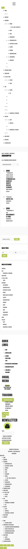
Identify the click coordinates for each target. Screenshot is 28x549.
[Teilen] (8, 545)
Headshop (4, 282)
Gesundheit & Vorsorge (14, 113)
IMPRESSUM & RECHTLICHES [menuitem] (8, 524)
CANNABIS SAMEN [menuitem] (6, 488)
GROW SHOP (7, 73)
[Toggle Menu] (3, 8)
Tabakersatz (5, 312)
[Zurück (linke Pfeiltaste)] (1, 548)
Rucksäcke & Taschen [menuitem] (9, 513)
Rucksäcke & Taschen (14, 129)
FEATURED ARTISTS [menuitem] (8, 522)
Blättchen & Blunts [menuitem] (9, 465)
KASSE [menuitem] (6, 537)
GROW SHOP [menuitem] (5, 490)
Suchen (16, 239)
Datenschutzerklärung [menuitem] (9, 531)
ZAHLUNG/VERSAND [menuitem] (6, 541)
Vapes (11, 83)
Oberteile (11, 123)
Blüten (11, 80)
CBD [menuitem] (4, 498)
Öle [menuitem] (5, 504)
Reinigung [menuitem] (7, 474)
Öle (10, 93)
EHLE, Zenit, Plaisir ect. (16, 27)
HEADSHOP (7, 20)
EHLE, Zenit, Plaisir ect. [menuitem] (11, 478)
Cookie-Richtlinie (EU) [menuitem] (9, 528)
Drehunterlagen (13, 53)
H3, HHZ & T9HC (7, 76)
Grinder (11, 50)
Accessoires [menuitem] (7, 486)
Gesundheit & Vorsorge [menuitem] (9, 502)
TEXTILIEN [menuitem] (5, 506)
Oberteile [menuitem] (7, 510)
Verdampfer (12, 37)
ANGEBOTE (6, 17)
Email (3, 431)
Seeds (3, 317)
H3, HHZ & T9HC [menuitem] (6, 492)
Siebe (11, 33)
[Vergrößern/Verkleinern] (1, 545)
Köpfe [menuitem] (6, 469)
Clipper (11, 47)
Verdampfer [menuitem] (7, 482)
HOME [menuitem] (4, 457)
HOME (6, 10)
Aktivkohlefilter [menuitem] (8, 463)
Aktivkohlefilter (13, 40)
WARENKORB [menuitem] (7, 539)
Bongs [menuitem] (6, 476)
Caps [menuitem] (6, 508)
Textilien (3, 319)
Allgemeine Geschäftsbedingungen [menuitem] (12, 526)
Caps (11, 119)
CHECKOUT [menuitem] (5, 517)
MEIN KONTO (7, 136)
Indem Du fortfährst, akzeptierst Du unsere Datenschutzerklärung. (7, 438)
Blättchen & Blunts (13, 43)
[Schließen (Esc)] (12, 545)
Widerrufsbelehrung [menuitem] (9, 533)
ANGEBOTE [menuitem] (5, 459)
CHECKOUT (6, 139)
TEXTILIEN (6, 116)
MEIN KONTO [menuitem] (5, 515)
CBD (5, 86)
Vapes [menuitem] (6, 496)
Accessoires (12, 56)
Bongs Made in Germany (8, 295)
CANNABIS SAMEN (8, 70)
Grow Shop (4, 275)
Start (3, 153)
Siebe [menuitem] (6, 472)
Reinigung (12, 60)
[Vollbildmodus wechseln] (5, 545)
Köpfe (11, 30)
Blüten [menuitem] (6, 494)
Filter (4, 255)
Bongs (11, 23)
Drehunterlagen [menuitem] (8, 484)
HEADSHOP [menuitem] (5, 461)
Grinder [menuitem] (6, 467)
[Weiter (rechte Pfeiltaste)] (5, 548)
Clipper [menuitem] (6, 480)
